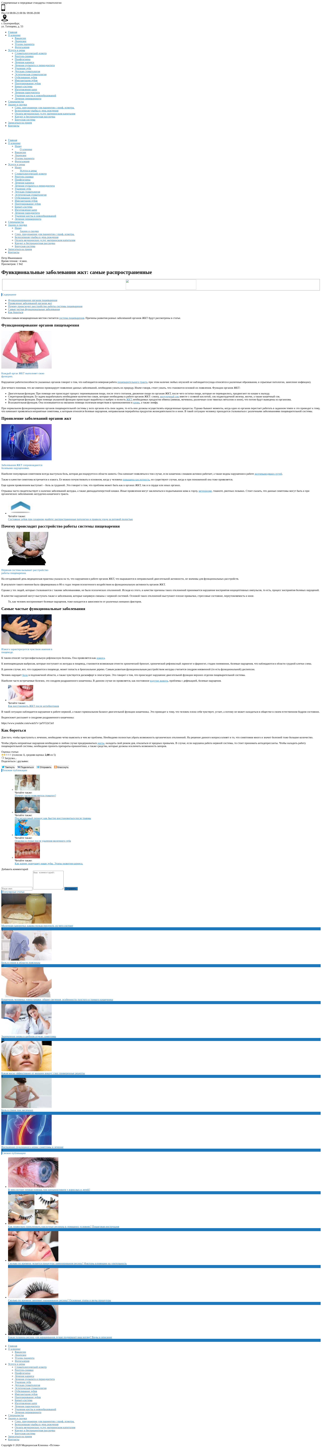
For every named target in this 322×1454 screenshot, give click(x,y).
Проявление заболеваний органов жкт (30, 303)
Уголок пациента (24, 44)
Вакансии (20, 38)
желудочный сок (169, 396)
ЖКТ (129, 399)
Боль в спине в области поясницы (20, 962)
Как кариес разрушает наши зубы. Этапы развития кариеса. (49, 863)
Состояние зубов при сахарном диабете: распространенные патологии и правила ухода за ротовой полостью (70, 519)
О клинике (14, 35)
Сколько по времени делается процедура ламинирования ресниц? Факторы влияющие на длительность (67, 1263)
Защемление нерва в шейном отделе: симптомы (28, 1036)
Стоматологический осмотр (31, 53)
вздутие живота (159, 680)
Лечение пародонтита (27, 92)
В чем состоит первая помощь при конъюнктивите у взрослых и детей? (49, 1189)
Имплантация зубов (26, 80)
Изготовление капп (26, 89)
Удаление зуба (23, 68)
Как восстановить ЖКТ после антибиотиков (33, 706)
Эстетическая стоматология (30, 74)
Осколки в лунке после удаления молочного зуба (43, 840)
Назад (18, 146)
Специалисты (16, 101)
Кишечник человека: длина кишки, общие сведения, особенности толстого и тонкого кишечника (57, 999)
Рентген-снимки (24, 56)
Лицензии (20, 41)
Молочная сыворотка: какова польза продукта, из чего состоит (37, 925)
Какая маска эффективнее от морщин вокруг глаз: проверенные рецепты (43, 1073)
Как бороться (15, 312)
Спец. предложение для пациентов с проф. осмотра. (44, 107)
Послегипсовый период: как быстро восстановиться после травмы (53, 818)
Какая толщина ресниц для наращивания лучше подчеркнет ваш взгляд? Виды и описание (60, 1337)
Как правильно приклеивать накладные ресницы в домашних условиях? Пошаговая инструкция (63, 1226)
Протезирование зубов (28, 83)
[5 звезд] (10, 755)
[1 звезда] (2, 755)
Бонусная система (25, 119)
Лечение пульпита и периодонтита (35, 65)
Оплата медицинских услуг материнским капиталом (45, 113)
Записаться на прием (20, 122)
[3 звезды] (6, 755)
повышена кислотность (136, 479)
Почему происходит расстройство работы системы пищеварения (45, 306)
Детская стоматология (27, 71)
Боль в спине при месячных (17, 1110)
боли (25, 675)
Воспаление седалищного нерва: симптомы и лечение (32, 1147)
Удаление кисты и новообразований (35, 95)
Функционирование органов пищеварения (32, 300)
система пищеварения (71, 318)
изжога (101, 657)
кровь (136, 402)
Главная (12, 32)
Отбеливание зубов (26, 77)
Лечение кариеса (24, 62)
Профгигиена (22, 59)
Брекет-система (23, 86)
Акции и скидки (17, 104)
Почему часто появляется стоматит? (35, 795)
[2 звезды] (4, 755)
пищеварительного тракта (132, 382)
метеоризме (205, 490)
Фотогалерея (22, 47)
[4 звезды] (8, 755)
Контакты (13, 125)
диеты (100, 743)
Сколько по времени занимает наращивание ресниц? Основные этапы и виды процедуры (59, 1300)
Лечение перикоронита (28, 98)
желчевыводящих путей (268, 473)
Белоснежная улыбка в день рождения (36, 110)
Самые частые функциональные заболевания (34, 309)
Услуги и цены (16, 50)
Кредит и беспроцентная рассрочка (35, 116)
